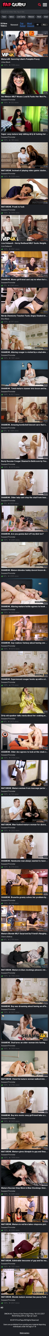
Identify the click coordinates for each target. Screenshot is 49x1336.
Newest (14, 24)
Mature (31, 17)
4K (38, 25)
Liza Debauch (6, 246)
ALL (44, 25)
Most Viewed (30, 24)
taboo (11, 17)
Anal (39, 17)
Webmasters (24, 1333)
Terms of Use (18, 1314)
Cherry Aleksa (6, 937)
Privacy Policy (29, 1314)
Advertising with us (19, 1316)
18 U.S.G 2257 (39, 1314)
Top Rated (22, 24)
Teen (4, 17)
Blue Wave (5, 319)
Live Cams (21, 17)
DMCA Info (8, 1314)
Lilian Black (5, 62)
